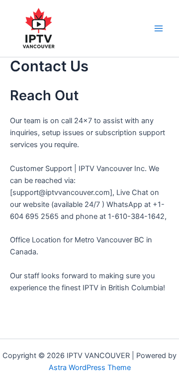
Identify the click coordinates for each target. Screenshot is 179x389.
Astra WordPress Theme (90, 367)
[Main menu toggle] (158, 28)
